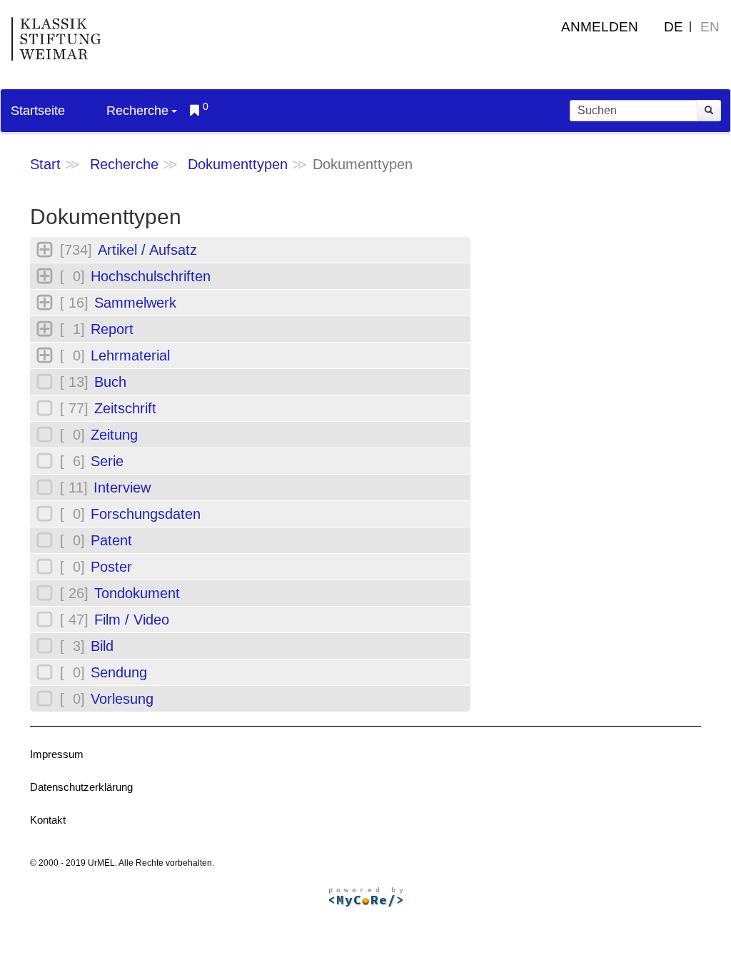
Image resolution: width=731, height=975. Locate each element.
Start (45, 164)
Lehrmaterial (130, 355)
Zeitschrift (125, 408)
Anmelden (599, 26)
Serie (107, 461)
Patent (111, 540)
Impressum (57, 754)
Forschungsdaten (146, 514)
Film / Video (131, 619)
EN (710, 26)
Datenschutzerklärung (81, 787)
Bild (102, 646)
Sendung (119, 672)
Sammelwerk (135, 302)
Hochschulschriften (151, 276)
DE (673, 26)
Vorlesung (122, 699)
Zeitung (114, 435)
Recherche (137, 110)
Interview (122, 487)
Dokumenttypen (238, 164)
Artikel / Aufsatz (147, 250)
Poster (111, 567)
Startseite (38, 110)
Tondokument (137, 593)
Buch (110, 382)
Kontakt (48, 820)
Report (112, 329)
